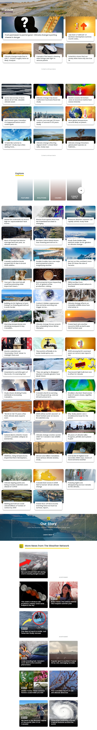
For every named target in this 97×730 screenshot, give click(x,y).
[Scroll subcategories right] (81, 190)
